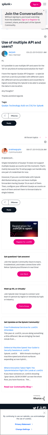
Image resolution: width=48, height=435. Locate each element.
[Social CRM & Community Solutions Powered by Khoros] (39, 397)
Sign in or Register (29, 19)
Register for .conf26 (24, 242)
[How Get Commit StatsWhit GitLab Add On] (45, 137)
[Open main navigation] (44, 4)
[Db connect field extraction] (41, 137)
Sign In (35, 4)
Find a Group (24, 306)
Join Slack (24, 274)
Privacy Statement (23, 424)
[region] (24, 422)
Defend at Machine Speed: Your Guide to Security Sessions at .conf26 (21, 348)
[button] (45, 37)
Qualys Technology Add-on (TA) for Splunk (22, 105)
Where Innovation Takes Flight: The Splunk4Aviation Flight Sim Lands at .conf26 (23, 369)
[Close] (44, 413)
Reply (9, 123)
